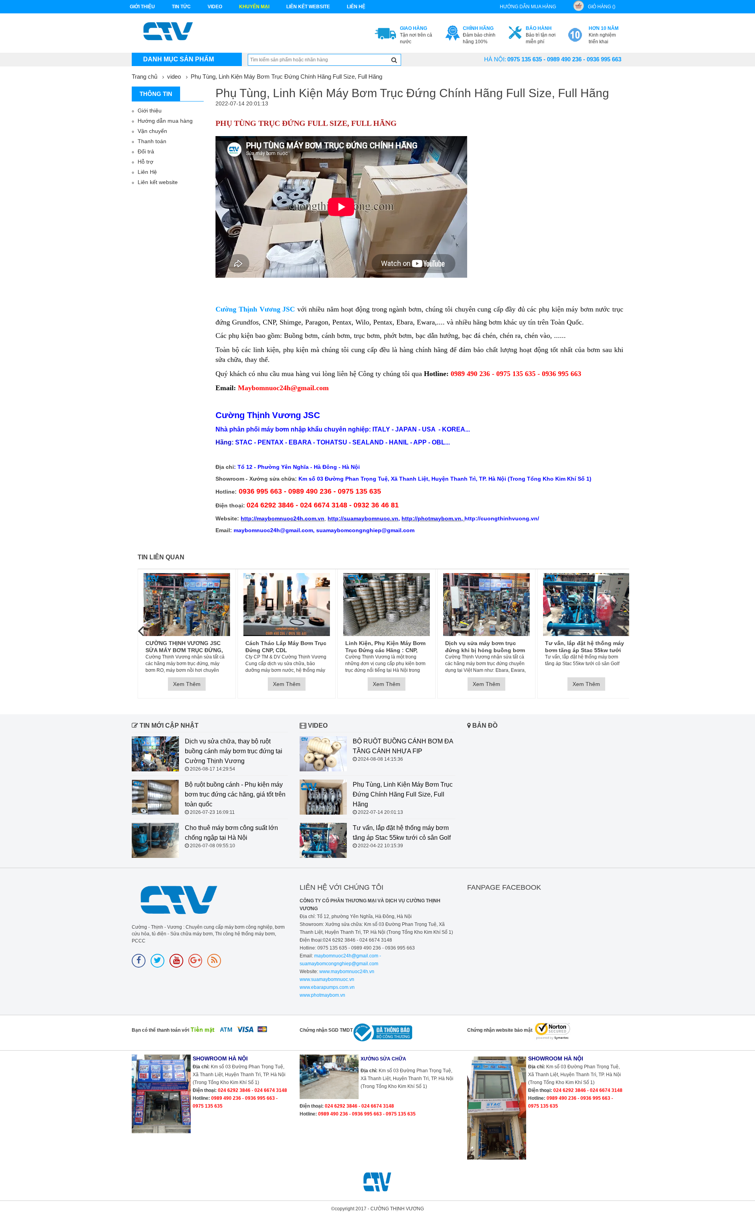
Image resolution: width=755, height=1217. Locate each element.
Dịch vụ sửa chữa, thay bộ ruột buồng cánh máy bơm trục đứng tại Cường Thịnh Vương (233, 751)
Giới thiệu (142, 6)
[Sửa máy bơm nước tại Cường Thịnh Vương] (594, 604)
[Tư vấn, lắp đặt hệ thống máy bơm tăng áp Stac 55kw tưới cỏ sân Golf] (494, 604)
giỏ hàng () (601, 6)
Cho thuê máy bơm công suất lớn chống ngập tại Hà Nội (231, 832)
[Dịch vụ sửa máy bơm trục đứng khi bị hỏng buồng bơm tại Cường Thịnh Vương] (394, 604)
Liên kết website (158, 182)
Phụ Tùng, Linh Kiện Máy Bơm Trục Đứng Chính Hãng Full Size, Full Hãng (286, 76)
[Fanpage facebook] (138, 961)
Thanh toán (152, 141)
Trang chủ (144, 76)
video (215, 6)
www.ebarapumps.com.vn (327, 987)
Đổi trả (146, 151)
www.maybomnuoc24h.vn (346, 971)
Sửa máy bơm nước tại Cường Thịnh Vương (593, 646)
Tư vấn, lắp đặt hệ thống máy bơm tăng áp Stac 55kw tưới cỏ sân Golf (492, 647)
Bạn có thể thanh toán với (160, 1030)
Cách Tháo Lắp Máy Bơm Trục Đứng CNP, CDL (193, 646)
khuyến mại (254, 6)
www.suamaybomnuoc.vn (327, 979)
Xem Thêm (194, 684)
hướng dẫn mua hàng (528, 6)
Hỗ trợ (145, 162)
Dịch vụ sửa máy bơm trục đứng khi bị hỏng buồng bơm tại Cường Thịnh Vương (393, 647)
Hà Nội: (495, 59)
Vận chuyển (152, 131)
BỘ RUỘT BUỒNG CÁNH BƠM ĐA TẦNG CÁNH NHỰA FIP (403, 746)
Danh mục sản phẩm (178, 59)
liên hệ (356, 6)
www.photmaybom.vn (322, 995)
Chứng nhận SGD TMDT (326, 1030)
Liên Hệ (147, 172)
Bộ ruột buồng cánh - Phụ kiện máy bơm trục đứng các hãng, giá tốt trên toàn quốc (235, 794)
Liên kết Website (308, 6)
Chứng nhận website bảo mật (499, 1030)
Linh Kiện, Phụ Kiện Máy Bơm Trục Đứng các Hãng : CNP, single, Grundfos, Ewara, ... (293, 647)
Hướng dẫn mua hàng (165, 121)
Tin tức (181, 6)
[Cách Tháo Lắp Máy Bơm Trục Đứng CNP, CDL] (194, 604)
